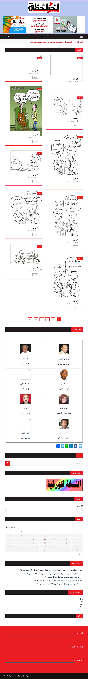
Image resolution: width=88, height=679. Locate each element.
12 (21, 539)
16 (55, 543)
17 (45, 543)
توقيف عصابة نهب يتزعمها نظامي (67, 577)
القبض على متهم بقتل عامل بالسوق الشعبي (63, 584)
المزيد (35, 77)
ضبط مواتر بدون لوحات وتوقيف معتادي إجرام (63, 580)
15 (66, 543)
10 (45, 539)
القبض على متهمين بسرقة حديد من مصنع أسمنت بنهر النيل (51, 42)
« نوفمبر (80, 554)
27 (36, 319)
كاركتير (39, 58)
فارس (35, 134)
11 (33, 539)
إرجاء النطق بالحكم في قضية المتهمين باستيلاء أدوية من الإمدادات (56, 570)
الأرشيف (80, 506)
